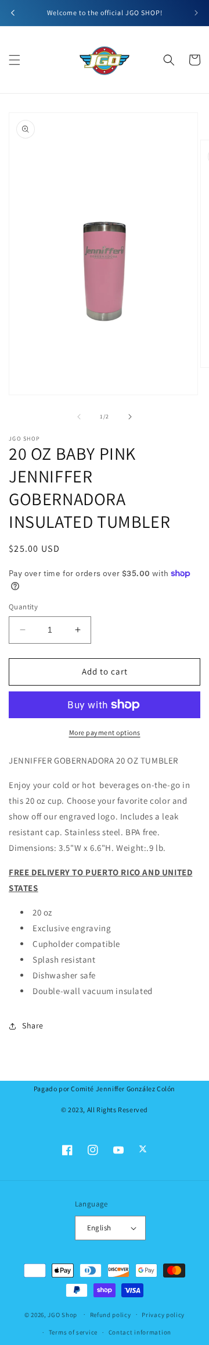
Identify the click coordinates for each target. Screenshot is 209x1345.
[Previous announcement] (13, 13)
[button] (14, 60)
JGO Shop (62, 1314)
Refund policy (110, 1315)
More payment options (104, 732)
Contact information (140, 1332)
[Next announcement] (196, 13)
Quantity (23, 607)
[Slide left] (79, 417)
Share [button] (33, 1025)
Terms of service (73, 1332)
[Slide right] (130, 417)
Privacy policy (163, 1315)
